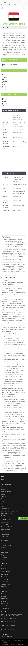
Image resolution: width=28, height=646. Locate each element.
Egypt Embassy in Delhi (8, 65)
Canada (4, 81)
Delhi (3, 98)
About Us (3, 496)
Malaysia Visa (5, 589)
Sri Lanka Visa (5, 603)
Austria (4, 84)
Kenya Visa (4, 586)
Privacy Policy (5, 508)
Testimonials (4, 489)
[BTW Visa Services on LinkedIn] (8, 636)
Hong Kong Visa (5, 584)
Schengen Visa (5, 608)
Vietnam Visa (4, 606)
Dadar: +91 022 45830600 (8, 625)
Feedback (3, 503)
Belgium (4, 86)
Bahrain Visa (4, 581)
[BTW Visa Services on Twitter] (5, 636)
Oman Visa (4, 591)
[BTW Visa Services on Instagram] (11, 636)
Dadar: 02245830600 (14, 1)
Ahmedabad (4, 552)
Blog (2, 501)
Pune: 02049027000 (5, 1)
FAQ (2, 506)
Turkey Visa (4, 596)
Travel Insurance (5, 529)
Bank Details (4, 516)
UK (3, 74)
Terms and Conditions (7, 513)
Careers (3, 494)
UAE (3, 79)
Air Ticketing (4, 524)
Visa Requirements (6, 484)
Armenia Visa (4, 577)
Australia (4, 77)
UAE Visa (3, 601)
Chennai (4, 103)
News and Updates (6, 491)
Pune (2, 542)
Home (2, 479)
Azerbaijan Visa (5, 579)
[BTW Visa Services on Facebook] (2, 636)
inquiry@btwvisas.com (16, 4)
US (3, 76)
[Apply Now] (19, 518)
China (4, 82)
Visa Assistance (5, 522)
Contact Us (4, 499)
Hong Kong (5, 88)
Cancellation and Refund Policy (9, 511)
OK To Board (4, 536)
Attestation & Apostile (6, 527)
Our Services (4, 482)
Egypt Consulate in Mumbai (9, 64)
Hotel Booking (5, 534)
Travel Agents (4, 568)
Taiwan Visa (4, 598)
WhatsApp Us (4, 4)
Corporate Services (6, 566)
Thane (3, 550)
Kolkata (4, 101)
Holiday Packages (6, 531)
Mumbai (4, 100)
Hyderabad (5, 105)
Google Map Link (17, 146)
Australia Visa (5, 574)
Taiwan (4, 89)
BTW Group (22, 641)
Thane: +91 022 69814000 (8, 629)
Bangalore (4, 555)
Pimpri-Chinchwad (6, 545)
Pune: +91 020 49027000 (8, 621)
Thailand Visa (5, 594)
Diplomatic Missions (6, 486)
